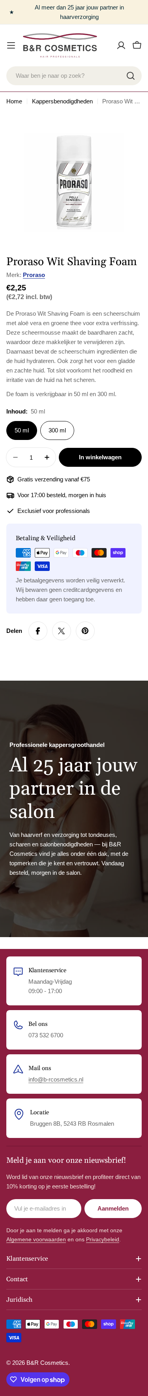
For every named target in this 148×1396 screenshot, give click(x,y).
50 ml (22, 430)
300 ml (57, 430)
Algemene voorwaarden (36, 1239)
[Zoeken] (130, 75)
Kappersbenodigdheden (62, 101)
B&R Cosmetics (47, 1362)
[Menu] (11, 45)
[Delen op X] (61, 630)
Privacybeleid (102, 1239)
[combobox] (74, 75)
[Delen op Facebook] (37, 630)
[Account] (121, 45)
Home (14, 101)
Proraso (34, 274)
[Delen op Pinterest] (85, 630)
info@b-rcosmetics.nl (55, 1079)
